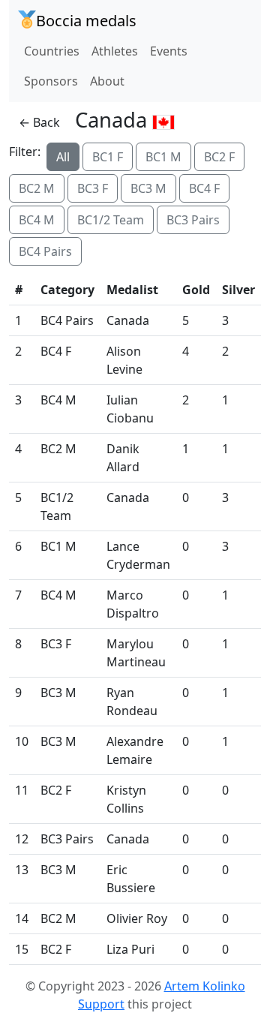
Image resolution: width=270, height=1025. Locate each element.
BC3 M (148, 188)
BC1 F (107, 157)
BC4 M (37, 220)
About (107, 81)
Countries (52, 51)
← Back (39, 122)
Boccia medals (86, 21)
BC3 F (92, 188)
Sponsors (51, 81)
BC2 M (37, 188)
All (63, 157)
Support (101, 1004)
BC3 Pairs (193, 220)
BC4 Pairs (45, 251)
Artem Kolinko (204, 986)
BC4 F (204, 188)
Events (169, 51)
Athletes (115, 51)
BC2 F (219, 157)
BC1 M (164, 157)
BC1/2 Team (110, 220)
